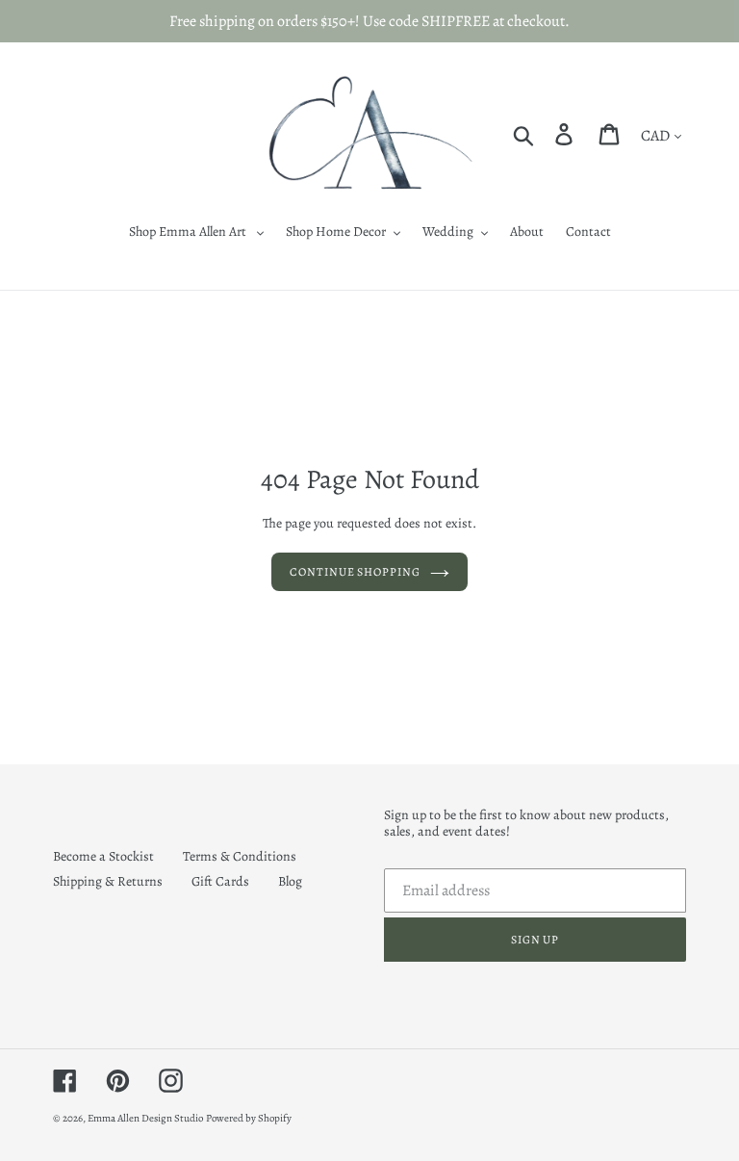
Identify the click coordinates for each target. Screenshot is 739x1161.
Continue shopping (355, 572)
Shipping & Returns (108, 881)
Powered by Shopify (249, 1118)
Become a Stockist (103, 856)
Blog (290, 881)
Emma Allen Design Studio (145, 1118)
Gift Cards (220, 881)
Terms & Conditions (239, 856)
